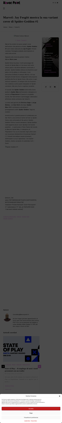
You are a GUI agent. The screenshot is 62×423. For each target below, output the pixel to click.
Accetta (31, 408)
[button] (59, 396)
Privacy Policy (34, 420)
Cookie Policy (27, 420)
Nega (31, 413)
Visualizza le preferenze (31, 417)
